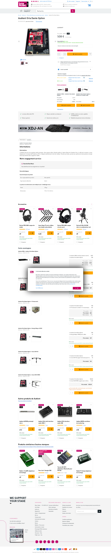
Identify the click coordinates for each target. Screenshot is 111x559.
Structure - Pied (38, 533)
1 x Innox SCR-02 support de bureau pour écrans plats (80, 357)
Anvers (26, 530)
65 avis (46, 229)
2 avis (27, 425)
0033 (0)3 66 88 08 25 (16, 521)
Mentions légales (66, 521)
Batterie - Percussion (39, 525)
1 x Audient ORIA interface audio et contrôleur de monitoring (79, 255)
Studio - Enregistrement (40, 513)
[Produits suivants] (91, 204)
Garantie (64, 511)
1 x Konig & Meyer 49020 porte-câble (77, 334)
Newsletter (51, 511)
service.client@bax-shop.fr (19, 523)
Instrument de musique (40, 519)
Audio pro (37, 509)
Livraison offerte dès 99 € (28, 114)
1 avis (65, 472)
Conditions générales (67, 519)
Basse (36, 523)
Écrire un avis (39, 21)
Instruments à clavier (39, 527)
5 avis (65, 425)
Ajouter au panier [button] (78, 54)
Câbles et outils (38, 531)
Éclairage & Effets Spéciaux (41, 529)
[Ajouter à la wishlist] (90, 54)
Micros (36, 515)
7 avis (46, 425)
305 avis (66, 229)
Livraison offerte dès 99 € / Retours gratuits (42, 4)
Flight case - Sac (38, 535)
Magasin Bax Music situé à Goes (76, 81)
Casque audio (38, 517)
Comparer (23, 242)
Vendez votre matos (66, 513)
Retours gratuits (26, 118)
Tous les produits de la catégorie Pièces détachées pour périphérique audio (35, 446)
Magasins (78, 1)
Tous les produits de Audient (25, 400)
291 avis (28, 229)
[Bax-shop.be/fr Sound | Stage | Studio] (23, 4)
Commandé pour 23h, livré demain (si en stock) (42, 6)
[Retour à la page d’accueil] (21, 11)
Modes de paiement (66, 505)
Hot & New (37, 507)
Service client (66, 502)
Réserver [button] (91, 78)
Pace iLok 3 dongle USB (44, 470)
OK (77, 288)
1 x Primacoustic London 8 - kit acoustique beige (79, 307)
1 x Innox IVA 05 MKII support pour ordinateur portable (79, 380)
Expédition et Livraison (67, 507)
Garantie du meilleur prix (70, 6)
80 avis (84, 229)
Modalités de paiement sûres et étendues (80, 118)
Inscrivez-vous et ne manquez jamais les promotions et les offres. (88, 506)
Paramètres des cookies (67, 525)
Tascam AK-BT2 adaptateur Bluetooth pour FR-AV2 (64, 468)
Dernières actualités (53, 509)
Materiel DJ (37, 511)
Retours (64, 509)
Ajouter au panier (84, 272)
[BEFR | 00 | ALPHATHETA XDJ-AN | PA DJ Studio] (55, 128)
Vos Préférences (39, 288)
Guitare (36, 521)
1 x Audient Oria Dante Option (76, 257)
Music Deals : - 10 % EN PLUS (41, 505)
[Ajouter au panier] (31, 233)
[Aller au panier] (89, 4)
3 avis (84, 425)
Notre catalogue (52, 507)
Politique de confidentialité (68, 523)
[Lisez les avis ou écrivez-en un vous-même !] (21, 21)
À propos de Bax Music (54, 505)
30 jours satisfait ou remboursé (71, 4)
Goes (26, 531)
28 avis (46, 472)
